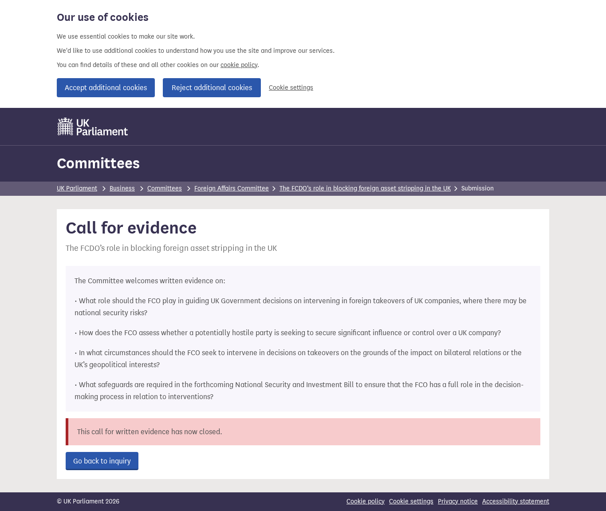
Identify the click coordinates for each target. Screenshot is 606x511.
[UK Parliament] (93, 126)
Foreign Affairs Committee (231, 188)
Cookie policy (365, 501)
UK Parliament (77, 188)
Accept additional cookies (106, 87)
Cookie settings (291, 87)
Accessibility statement (515, 501)
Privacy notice (458, 501)
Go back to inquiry (102, 461)
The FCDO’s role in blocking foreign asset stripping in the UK (365, 188)
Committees (98, 163)
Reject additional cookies (212, 87)
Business (122, 188)
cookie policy (238, 65)
